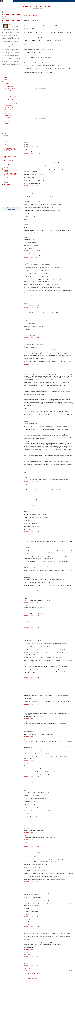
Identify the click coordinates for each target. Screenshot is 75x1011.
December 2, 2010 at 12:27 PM (32, 234)
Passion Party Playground (9, 177)
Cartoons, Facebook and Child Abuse (12, 103)
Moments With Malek (8, 147)
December (7, 83)
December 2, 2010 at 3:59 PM (32, 704)
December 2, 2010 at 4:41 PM (32, 776)
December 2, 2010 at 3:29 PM (32, 595)
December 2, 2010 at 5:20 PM (32, 916)
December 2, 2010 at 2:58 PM (32, 531)
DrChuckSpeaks (7, 141)
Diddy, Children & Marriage (10, 98)
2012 (5, 77)
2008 (5, 135)
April (6, 125)
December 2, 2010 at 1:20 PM (32, 300)
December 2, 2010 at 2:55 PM (32, 481)
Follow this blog (11, 209)
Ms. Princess (26, 930)
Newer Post (26, 970)
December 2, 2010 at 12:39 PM (32, 250)
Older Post (71, 970)
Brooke (25, 310)
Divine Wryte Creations (8, 160)
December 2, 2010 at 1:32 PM (32, 337)
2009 (5, 133)
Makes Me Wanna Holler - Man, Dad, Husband (11, 154)
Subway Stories (6, 161)
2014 (5, 74)
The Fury (25, 188)
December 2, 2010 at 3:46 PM (32, 627)
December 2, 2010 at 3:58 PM (32, 677)
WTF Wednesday (8, 90)
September (7, 115)
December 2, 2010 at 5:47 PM (32, 949)
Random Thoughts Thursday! (31, 15)
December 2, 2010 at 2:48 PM (32, 364)
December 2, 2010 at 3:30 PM (32, 602)
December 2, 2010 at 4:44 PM (32, 787)
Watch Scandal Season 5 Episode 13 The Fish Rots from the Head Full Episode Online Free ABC (11, 149)
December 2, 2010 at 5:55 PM (32, 956)
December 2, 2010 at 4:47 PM (32, 825)
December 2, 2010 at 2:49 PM (32, 418)
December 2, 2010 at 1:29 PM (32, 307)
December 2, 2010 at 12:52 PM (32, 257)
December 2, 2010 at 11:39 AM (32, 146)
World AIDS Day (8, 109)
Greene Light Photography (9, 164)
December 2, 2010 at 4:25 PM (32, 718)
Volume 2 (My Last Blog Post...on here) (11, 170)
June (6, 121)
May (6, 123)
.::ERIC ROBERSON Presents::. (10, 173)
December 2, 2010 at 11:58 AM (32, 185)
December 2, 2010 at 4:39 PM (32, 760)
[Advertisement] (34, 995)
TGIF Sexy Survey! (8, 105)
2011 (5, 79)
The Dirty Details (7, 184)
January (6, 130)
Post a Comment (27, 968)
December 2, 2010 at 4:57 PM (32, 839)
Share (25, 982)
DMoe (25, 261)
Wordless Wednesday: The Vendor (10, 165)
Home (48, 970)
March (6, 127)
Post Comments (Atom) (33, 973)
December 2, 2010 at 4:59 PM (32, 846)
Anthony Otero (26, 790)
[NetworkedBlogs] (11, 207)
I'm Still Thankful (8, 94)
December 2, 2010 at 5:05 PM (32, 881)
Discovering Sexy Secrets (10, 101)
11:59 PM (31, 18)
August (6, 117)
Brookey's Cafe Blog (37, 6)
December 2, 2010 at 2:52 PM (32, 474)
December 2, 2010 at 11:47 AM (32, 153)
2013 (5, 76)
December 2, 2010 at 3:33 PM (32, 615)
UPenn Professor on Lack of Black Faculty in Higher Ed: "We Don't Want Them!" (11, 143)
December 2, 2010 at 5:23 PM (32, 926)
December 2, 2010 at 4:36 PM (32, 736)
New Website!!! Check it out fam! (10, 174)
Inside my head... (7, 169)
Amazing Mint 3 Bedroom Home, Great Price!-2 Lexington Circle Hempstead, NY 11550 (11, 180)
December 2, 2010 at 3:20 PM (32, 574)
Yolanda (25, 959)
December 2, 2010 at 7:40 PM (32, 965)
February (7, 129)
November (7, 111)
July (6, 119)
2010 (5, 81)
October (6, 113)
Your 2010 (7, 92)
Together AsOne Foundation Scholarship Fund (10, 85)
